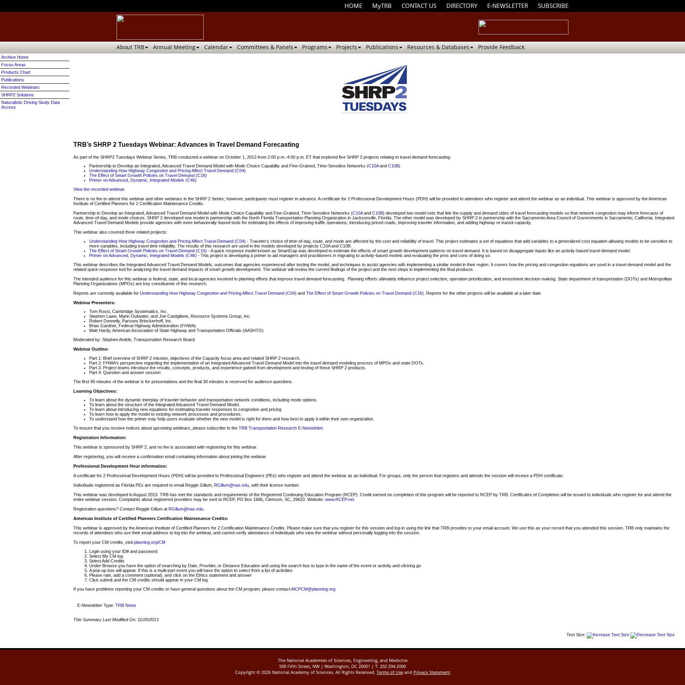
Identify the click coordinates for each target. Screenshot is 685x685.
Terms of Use (390, 672)
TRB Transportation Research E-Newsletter (281, 428)
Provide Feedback (501, 47)
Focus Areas (13, 64)
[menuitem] (353, 6)
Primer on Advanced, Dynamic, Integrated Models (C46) (143, 180)
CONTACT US (419, 6)
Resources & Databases (438, 47)
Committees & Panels (265, 47)
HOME (353, 6)
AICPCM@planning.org (313, 589)
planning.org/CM (149, 542)
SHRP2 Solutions (17, 94)
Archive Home (15, 57)
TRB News (125, 605)
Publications (382, 47)
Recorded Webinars (20, 87)
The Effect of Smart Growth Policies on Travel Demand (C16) (148, 175)
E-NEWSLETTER (507, 6)
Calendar (216, 47)
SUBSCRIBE (553, 6)
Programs (314, 47)
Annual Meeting (174, 47)
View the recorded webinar (98, 189)
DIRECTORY (461, 6)
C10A (373, 165)
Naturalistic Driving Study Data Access (30, 104)
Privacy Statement (431, 672)
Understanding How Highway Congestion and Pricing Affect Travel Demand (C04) (167, 170)
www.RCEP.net (339, 499)
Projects (346, 47)
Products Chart (16, 72)
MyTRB (382, 6)
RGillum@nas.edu (231, 485)
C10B (393, 165)
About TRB (130, 47)
